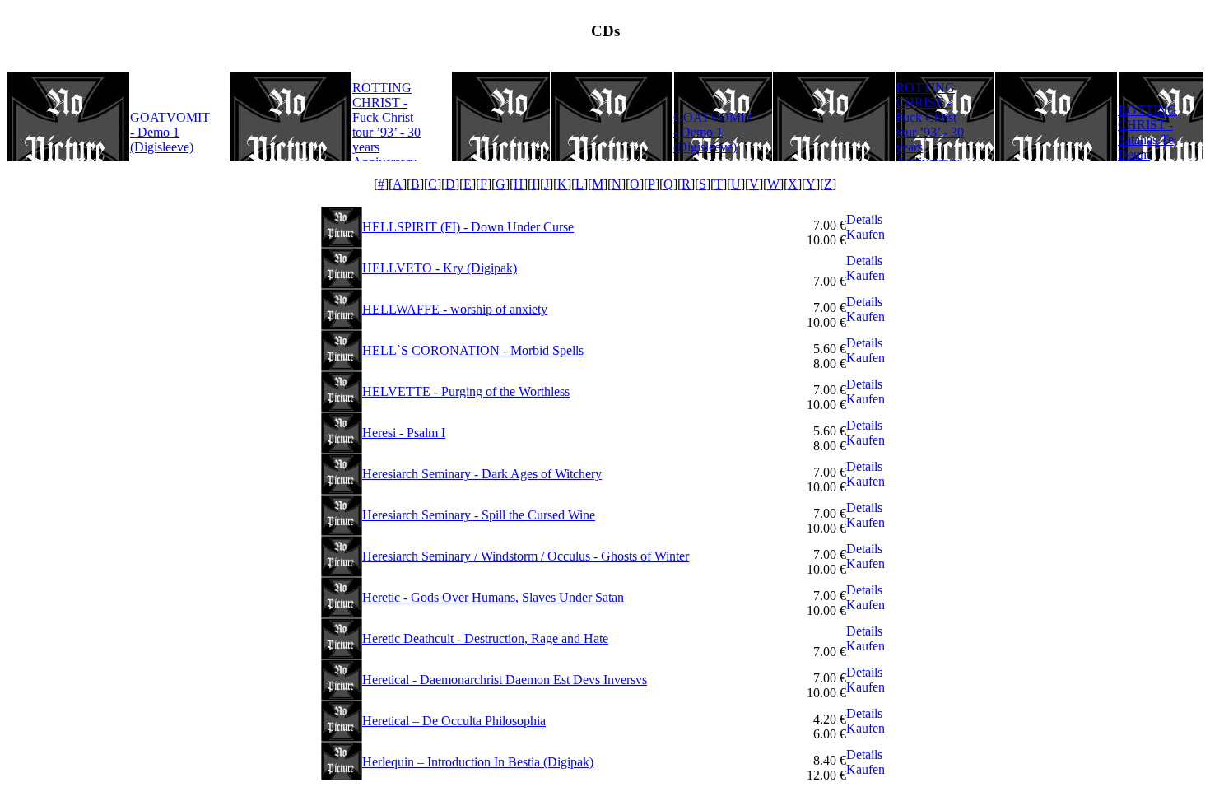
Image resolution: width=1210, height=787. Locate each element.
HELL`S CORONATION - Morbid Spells (473, 350)
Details (864, 219)
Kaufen (865, 234)
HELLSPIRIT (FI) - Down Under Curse (468, 227)
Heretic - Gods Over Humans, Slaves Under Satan (493, 597)
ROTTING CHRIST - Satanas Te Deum (1147, 132)
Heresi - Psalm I (403, 433)
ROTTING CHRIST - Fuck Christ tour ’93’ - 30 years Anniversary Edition (386, 132)
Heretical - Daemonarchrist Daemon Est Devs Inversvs (504, 680)
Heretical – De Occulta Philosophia (454, 721)
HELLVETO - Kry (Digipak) (439, 268)
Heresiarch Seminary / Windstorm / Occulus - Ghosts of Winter (525, 556)
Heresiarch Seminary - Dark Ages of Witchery (482, 474)
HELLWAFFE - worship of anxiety (454, 309)
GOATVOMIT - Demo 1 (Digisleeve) (170, 132)
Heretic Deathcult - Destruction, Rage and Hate (485, 638)
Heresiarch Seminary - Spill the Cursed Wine (478, 515)
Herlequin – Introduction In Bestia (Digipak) (477, 762)
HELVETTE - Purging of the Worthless (466, 391)
